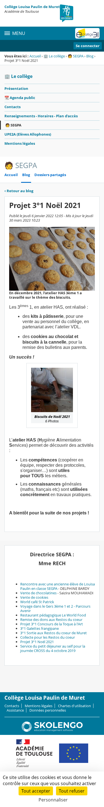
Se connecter (88, 45)
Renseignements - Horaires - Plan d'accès (41, 115)
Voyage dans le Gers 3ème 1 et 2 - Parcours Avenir (55, 608)
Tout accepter (35, 791)
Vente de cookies (34, 597)
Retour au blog (18, 190)
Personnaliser (53, 800)
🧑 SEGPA (75, 56)
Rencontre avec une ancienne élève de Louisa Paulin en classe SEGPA (57, 586)
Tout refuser (72, 791)
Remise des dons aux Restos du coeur (51, 619)
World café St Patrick (37, 601)
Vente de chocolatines (38, 592)
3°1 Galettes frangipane (39, 628)
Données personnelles (47, 710)
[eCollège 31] (87, 33)
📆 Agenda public (19, 97)
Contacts (12, 106)
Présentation (16, 88)
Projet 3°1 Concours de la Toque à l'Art (51, 623)
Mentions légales (19, 143)
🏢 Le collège (54, 56)
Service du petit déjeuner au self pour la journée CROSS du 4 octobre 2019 (52, 648)
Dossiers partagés (50, 174)
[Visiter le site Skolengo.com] (52, 730)
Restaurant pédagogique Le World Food (53, 615)
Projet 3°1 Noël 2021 (37, 641)
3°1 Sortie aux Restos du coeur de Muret (53, 632)
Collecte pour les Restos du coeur (47, 637)
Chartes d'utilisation (74, 706)
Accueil (35, 56)
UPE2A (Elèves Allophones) (27, 134)
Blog (89, 56)
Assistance (15, 710)
